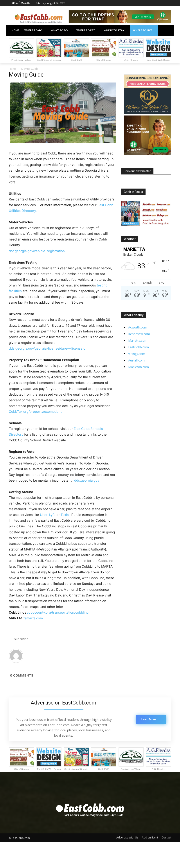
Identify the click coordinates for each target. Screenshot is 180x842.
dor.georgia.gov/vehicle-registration (37, 251)
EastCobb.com (138, 347)
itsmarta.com (33, 618)
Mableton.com (138, 367)
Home (12, 69)
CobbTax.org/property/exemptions (35, 411)
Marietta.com (137, 340)
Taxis (65, 515)
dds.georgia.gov (86, 480)
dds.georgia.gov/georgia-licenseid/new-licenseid (47, 348)
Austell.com (136, 360)
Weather (130, 239)
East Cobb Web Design (158, 60)
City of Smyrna (103, 60)
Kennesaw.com (139, 334)
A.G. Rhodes (131, 60)
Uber (43, 515)
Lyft (52, 515)
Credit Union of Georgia (49, 60)
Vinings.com (136, 354)
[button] (166, 30)
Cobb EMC (76, 60)
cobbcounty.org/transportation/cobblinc (57, 612)
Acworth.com (137, 327)
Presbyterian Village (21, 60)
